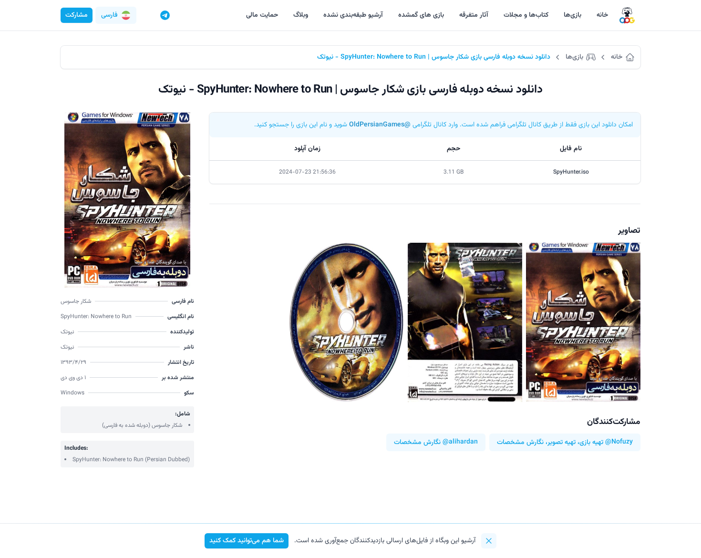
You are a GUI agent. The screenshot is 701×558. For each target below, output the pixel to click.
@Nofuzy (619, 442)
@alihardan (460, 442)
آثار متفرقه (473, 15)
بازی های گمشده (421, 15)
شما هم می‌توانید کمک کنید (246, 541)
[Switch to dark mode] (147, 15)
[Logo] (627, 15)
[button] (115, 15)
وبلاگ (300, 15)
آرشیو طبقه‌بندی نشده (353, 15)
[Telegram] (165, 15)
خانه (602, 15)
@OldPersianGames (380, 125)
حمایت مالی (262, 15)
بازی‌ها (572, 15)
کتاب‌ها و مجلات (526, 15)
